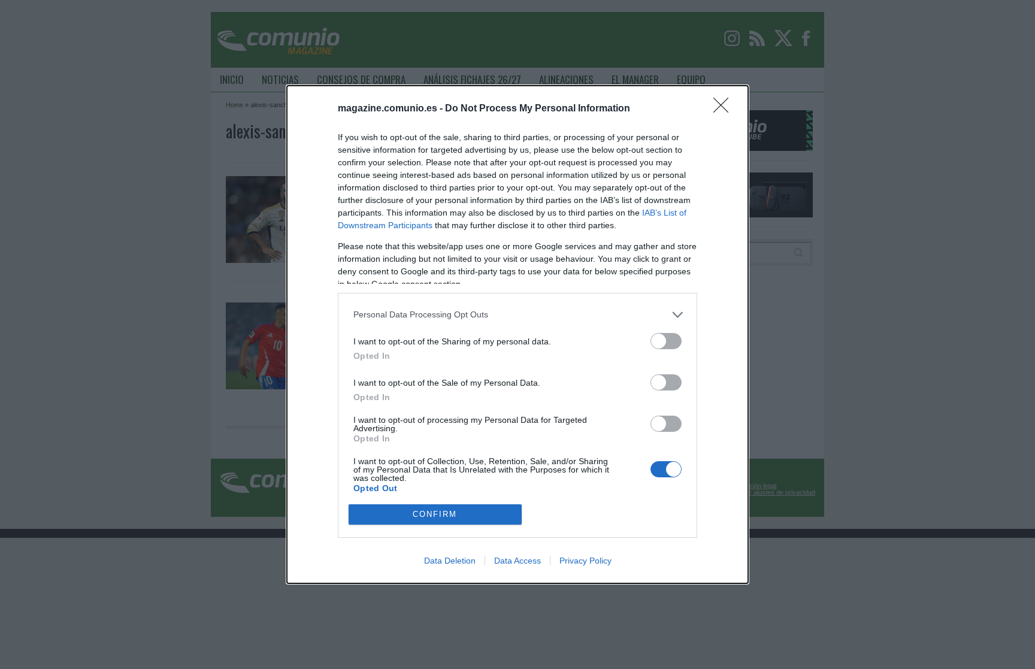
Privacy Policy (585, 560)
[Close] (724, 109)
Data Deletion (450, 560)
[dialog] (517, 334)
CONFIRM (435, 514)
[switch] (666, 341)
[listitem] (517, 314)
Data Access (517, 560)
